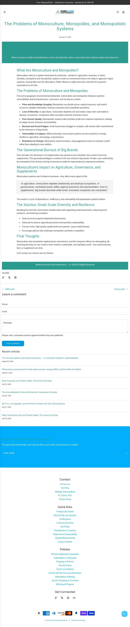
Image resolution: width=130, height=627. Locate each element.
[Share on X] (9, 278)
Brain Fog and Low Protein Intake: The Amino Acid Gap (27, 381)
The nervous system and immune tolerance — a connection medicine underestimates (40, 358)
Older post (9, 289)
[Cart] (123, 12)
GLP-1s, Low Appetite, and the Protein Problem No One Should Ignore (33, 404)
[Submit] (127, 453)
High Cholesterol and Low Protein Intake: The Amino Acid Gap (30, 415)
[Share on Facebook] (3, 278)
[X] (62, 598)
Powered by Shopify (78, 620)
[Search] (118, 12)
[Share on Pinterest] (15, 278)
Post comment (13, 343)
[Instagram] (68, 598)
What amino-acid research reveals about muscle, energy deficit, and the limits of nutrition (41, 369)
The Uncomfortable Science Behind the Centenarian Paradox (29, 392)
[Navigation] (4, 12)
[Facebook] (56, 598)
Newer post (120, 289)
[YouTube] (74, 598)
